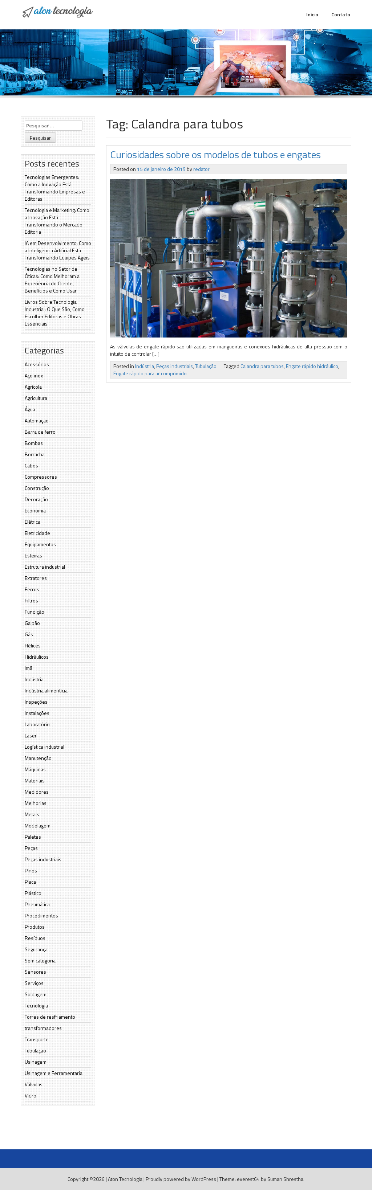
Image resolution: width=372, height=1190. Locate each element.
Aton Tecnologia (125, 1179)
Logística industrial (44, 747)
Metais (32, 814)
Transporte (37, 1039)
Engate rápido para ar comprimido (150, 373)
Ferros (32, 589)
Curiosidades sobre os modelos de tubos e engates (215, 154)
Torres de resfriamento (50, 1017)
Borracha (35, 454)
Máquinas (35, 769)
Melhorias (35, 803)
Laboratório (37, 724)
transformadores (43, 1028)
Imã (28, 668)
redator (201, 169)
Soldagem (35, 994)
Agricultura (36, 398)
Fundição (34, 612)
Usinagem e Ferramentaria (53, 1073)
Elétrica (32, 522)
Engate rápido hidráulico (312, 366)
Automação (37, 420)
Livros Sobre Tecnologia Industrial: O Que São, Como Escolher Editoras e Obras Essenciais (55, 312)
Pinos (31, 870)
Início (312, 14)
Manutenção (38, 758)
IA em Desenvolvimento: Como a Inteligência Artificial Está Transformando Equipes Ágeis (58, 250)
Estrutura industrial (45, 567)
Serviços (34, 983)
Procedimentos (41, 915)
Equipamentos (40, 544)
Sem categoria (40, 960)
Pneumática (37, 904)
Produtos (35, 927)
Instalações (37, 713)
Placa (30, 882)
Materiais (35, 780)
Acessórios (37, 364)
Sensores (35, 972)
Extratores (36, 578)
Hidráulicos (37, 657)
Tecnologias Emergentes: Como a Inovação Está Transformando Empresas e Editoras (55, 188)
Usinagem (35, 1062)
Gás (29, 634)
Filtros (31, 600)
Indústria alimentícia (46, 690)
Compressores (41, 477)
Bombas (34, 443)
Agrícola (33, 386)
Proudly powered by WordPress (181, 1179)
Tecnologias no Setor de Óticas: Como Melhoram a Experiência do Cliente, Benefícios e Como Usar (52, 279)
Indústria (34, 679)
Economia (35, 510)
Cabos (31, 465)
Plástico (33, 893)
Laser (31, 735)
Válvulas (34, 1084)
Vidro (30, 1095)
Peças (31, 848)
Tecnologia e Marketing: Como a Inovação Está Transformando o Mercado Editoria (57, 221)
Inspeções (36, 702)
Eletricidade (37, 533)
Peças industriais (43, 859)
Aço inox (34, 375)
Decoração (36, 499)
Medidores (37, 792)
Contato (340, 14)
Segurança (36, 949)
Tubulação (35, 1050)
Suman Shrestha (285, 1179)
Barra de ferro (40, 431)
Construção (37, 488)
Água (30, 409)
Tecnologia (36, 1005)
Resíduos (35, 938)
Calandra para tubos (262, 366)
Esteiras (33, 555)
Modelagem (37, 825)
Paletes (33, 837)
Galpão (32, 623)
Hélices (33, 645)
